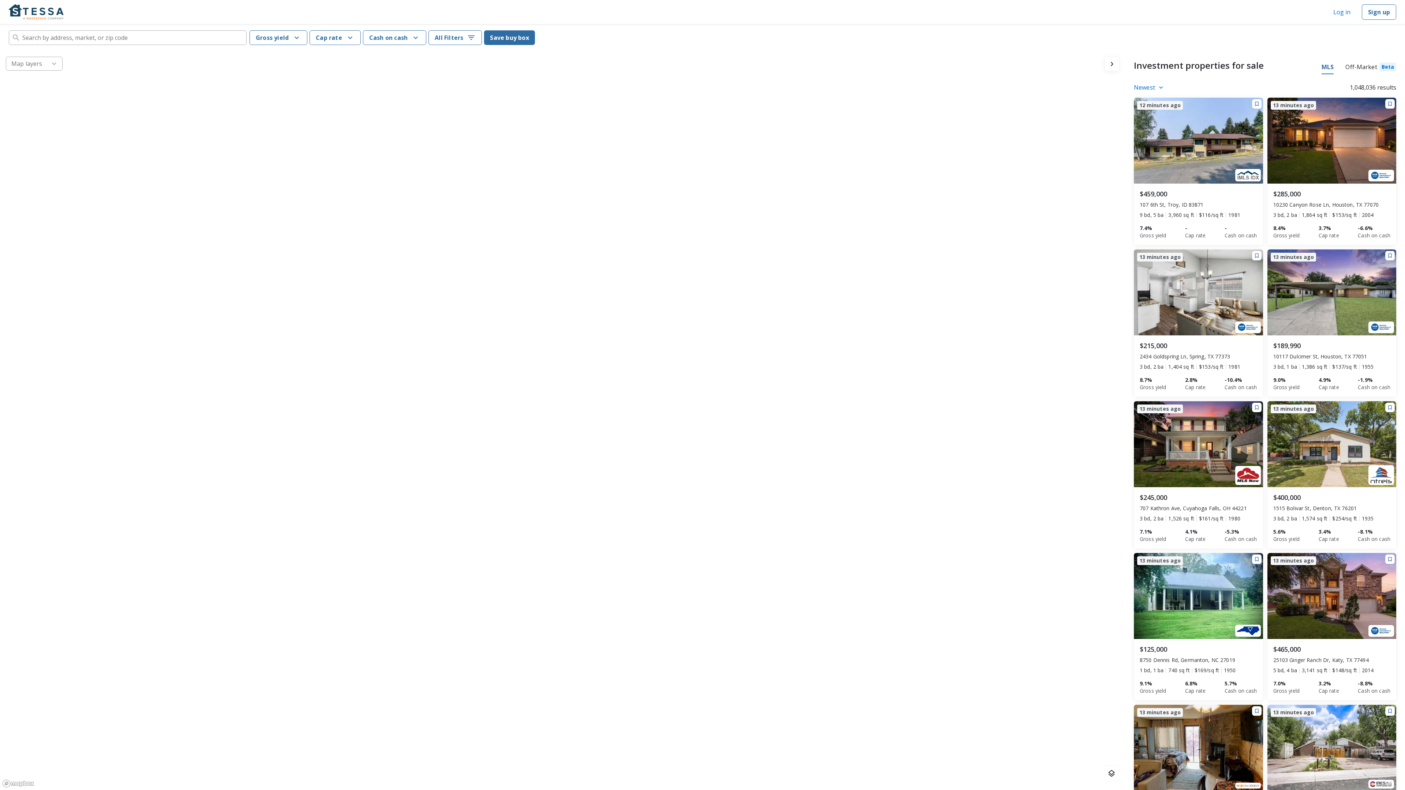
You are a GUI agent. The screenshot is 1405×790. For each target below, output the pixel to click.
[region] (562, 420)
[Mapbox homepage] (18, 783)
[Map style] (1111, 773)
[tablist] (1359, 68)
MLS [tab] (1328, 67)
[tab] (1370, 68)
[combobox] (128, 37)
